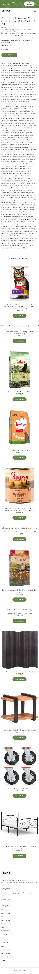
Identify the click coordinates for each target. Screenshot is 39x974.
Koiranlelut (4, 927)
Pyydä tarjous (29, 3)
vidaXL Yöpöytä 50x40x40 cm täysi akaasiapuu (19, 730)
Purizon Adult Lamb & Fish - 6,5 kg (19, 392)
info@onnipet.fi (6, 899)
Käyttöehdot (5, 953)
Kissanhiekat (5, 913)
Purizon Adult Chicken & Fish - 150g (19, 614)
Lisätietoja (9, 55)
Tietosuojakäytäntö (7, 957)
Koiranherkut (5, 924)
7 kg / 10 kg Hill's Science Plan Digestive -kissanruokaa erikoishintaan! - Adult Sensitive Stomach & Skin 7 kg (19, 306)
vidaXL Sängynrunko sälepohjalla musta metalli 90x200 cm (19, 847)
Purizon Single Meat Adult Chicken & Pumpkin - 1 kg (19, 532)
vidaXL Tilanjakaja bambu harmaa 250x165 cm (19, 672)
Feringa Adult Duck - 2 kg (19, 450)
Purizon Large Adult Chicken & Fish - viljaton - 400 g (19, 591)
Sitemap (4, 960)
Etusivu (3, 27)
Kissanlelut (4, 917)
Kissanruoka (22, 40)
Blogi (3, 946)
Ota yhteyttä (5, 950)
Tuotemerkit (14, 40)
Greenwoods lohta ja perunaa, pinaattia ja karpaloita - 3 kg (19, 333)
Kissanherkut (5, 910)
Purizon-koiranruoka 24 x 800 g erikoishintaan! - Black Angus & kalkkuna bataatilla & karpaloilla (19, 509)
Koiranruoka (5, 931)
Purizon (11, 42)
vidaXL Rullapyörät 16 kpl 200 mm (19, 788)
